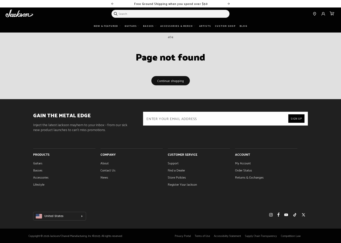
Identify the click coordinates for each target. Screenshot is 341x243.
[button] (332, 13)
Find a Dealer (176, 170)
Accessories (41, 177)
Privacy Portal (183, 235)
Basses (37, 170)
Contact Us (107, 170)
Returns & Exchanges (249, 177)
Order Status (243, 170)
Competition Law (291, 235)
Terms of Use (202, 235)
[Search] (115, 14)
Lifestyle (38, 184)
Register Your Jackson (182, 184)
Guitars (37, 163)
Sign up (296, 118)
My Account (243, 163)
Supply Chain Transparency (261, 235)
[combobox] (170, 14)
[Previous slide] (112, 4)
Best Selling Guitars (177, 4)
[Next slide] (228, 4)
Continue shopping (170, 80)
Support (173, 163)
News (104, 177)
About (104, 163)
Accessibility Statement (227, 235)
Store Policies (177, 177)
